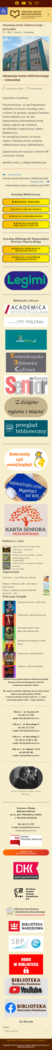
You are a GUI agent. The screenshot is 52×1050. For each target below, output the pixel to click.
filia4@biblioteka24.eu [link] (29, 756)
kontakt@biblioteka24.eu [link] (26, 831)
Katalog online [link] (26, 201)
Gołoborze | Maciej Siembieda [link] (30, 666)
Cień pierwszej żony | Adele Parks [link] (32, 602)
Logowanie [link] (40, 1040)
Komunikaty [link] (29, 32)
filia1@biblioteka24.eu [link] (29, 718)
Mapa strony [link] (11, 1040)
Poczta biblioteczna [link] (26, 1040)
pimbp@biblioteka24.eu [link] (29, 827)
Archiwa (6, 1027)
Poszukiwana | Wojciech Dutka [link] (30, 653)
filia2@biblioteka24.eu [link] (29, 731)
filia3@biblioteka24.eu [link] (29, 743)
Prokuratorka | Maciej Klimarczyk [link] (32, 615)
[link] (4, 11)
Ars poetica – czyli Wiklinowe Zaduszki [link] (19, 577)
